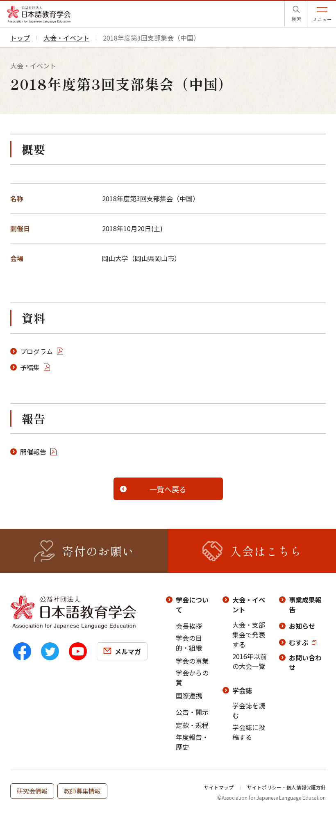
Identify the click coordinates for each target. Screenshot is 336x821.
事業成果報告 (305, 604)
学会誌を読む (248, 710)
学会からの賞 (192, 677)
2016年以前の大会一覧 (249, 661)
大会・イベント (248, 604)
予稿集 (30, 367)
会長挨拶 (189, 626)
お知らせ (302, 626)
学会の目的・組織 (189, 643)
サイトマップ (219, 787)
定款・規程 (192, 725)
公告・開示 (192, 712)
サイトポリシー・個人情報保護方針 (286, 787)
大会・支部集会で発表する (248, 634)
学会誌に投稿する (248, 732)
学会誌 (242, 690)
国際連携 (189, 695)
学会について (192, 604)
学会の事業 (192, 661)
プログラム (36, 351)
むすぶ (299, 642)
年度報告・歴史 (192, 742)
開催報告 (33, 452)
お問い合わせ (305, 662)
